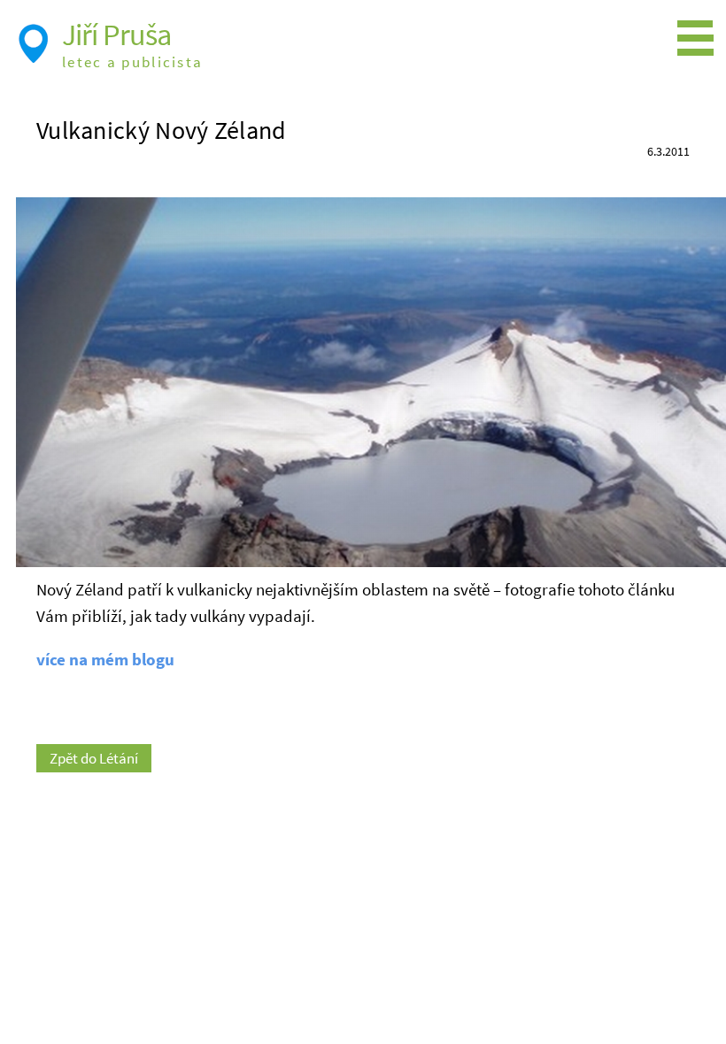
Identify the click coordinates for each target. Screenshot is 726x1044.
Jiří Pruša (116, 34)
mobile (699, 39)
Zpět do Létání (94, 758)
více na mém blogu (105, 659)
